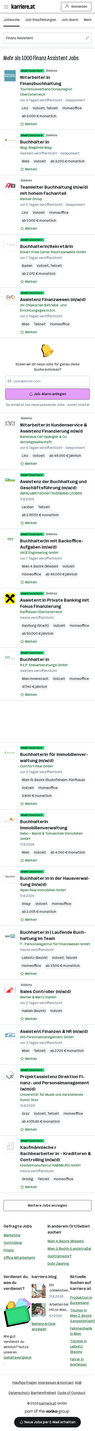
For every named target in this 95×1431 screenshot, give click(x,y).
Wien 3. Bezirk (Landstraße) (69, 1249)
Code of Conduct (71, 1393)
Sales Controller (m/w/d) (45, 991)
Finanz (9, 1250)
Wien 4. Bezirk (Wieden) (66, 1241)
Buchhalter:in (34, 142)
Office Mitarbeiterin (19, 1258)
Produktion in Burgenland (81, 1300)
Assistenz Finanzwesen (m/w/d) (53, 299)
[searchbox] (47, 38)
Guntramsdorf (59, 1256)
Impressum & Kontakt (56, 1383)
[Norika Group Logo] (47, 1412)
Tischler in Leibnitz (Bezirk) (78, 1346)
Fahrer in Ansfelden (78, 1362)
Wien (25, 324)
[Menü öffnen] (6, 7)
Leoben (28, 507)
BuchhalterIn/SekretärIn (46, 246)
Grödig (27, 1179)
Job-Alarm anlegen (50, 394)
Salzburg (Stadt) (35, 625)
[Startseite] (24, 6)
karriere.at (80, 1288)
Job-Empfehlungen (40, 20)
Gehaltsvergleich (18, 1357)
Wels (25, 161)
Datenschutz (19, 1393)
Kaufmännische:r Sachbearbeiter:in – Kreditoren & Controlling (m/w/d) (55, 1153)
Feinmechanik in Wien (81, 1331)
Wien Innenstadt (35, 679)
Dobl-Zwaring (58, 1264)
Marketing (12, 1235)
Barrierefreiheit (43, 1393)
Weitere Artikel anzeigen (43, 1326)
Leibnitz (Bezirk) (35, 958)
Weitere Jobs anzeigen (47, 1205)
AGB (78, 1383)
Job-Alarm (69, 20)
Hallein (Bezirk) (34, 1011)
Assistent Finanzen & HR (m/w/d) (54, 1031)
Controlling (13, 1243)
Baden (27, 266)
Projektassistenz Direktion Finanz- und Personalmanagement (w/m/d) (54, 1083)
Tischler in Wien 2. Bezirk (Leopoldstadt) (82, 1315)
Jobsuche (12, 20)
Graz (25, 1113)
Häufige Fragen (24, 1383)
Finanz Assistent (50, 58)
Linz (25, 108)
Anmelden (79, 6)
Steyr (26, 904)
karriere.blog (44, 1276)
